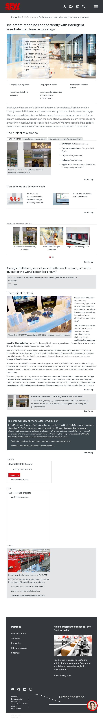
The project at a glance (19, 84)
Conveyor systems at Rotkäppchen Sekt (28, 595)
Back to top (88, 179)
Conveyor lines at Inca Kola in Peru (25, 591)
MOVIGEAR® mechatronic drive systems (36, 363)
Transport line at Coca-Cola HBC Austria (28, 586)
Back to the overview (20, 497)
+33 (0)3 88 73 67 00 (22, 469)
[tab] (15, 138)
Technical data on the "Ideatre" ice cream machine (33, 445)
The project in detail (48, 84)
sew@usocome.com (20, 479)
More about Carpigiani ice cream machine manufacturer (51, 95)
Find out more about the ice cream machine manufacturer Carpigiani (40, 441)
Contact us (14, 475)
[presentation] (15, 139)
